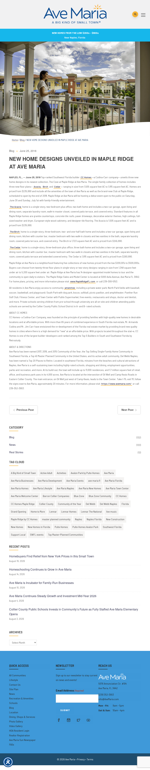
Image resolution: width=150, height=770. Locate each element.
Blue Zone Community (100, 496)
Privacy (81, 759)
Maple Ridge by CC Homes (24, 519)
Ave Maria (109, 472)
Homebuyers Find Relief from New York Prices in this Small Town (51, 556)
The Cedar (15, 247)
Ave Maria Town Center (117, 488)
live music (111, 511)
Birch (45, 186)
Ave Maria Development (50, 480)
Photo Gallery (16, 721)
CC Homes (86, 177)
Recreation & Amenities (21, 698)
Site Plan (13, 689)
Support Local (18, 534)
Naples (78, 519)
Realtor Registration (19, 735)
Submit (65, 710)
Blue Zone (79, 496)
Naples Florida (94, 519)
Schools (13, 702)
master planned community (56, 519)
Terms (90, 759)
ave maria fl (94, 480)
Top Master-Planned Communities (65, 534)
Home (15, 139)
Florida (125, 503)
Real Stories (16, 452)
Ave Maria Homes (20, 488)
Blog (22, 139)
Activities (61, 472)
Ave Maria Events (75, 480)
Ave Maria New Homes (90, 488)
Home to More (38, 511)
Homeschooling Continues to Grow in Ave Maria (40, 569)
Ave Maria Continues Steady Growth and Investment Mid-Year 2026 (52, 596)
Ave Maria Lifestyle (42, 488)
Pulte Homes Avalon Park (85, 526)
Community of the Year (69, 503)
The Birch (15, 231)
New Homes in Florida (39, 526)
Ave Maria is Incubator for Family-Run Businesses (41, 583)
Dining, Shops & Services (22, 716)
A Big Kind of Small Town (23, 472)
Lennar (53, 511)
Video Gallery (15, 726)
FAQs (11, 744)
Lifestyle (13, 679)
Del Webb (90, 503)
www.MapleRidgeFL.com (82, 281)
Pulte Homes (61, 526)
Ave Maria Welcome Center (24, 496)
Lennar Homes (68, 511)
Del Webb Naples (108, 503)
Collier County (46, 503)
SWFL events (37, 534)
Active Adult (46, 472)
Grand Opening (18, 511)
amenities (70, 287)
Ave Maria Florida (113, 480)
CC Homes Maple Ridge (23, 503)
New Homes (17, 526)
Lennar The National (91, 511)
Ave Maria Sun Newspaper (22, 739)
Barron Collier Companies (56, 496)
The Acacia (15, 206)
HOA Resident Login (19, 730)
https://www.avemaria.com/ (116, 383)
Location (13, 712)
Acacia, (37, 186)
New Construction (115, 519)
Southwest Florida (112, 526)
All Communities (17, 675)
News (12, 444)
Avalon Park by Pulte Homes (85, 472)
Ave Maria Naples (65, 488)
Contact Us (14, 684)
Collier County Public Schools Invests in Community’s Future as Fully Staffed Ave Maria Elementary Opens (73, 611)
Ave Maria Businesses (22, 480)
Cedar (57, 186)
